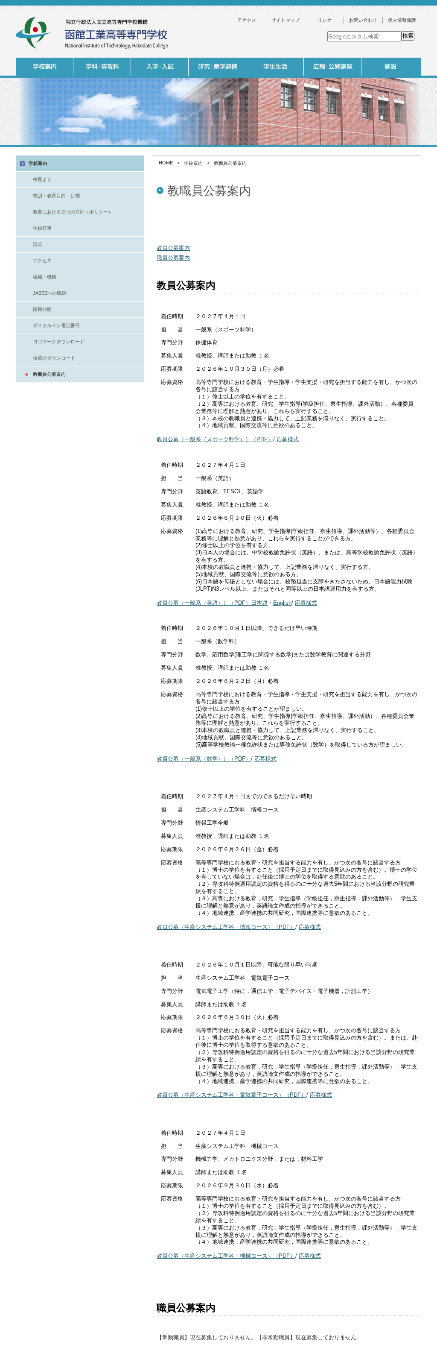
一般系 (158, 149)
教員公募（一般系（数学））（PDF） (204, 759)
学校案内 (44, 67)
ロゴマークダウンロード (58, 341)
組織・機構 (44, 276)
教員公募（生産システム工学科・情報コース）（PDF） (226, 927)
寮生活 (331, 149)
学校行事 (42, 228)
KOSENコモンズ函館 (274, 149)
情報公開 (42, 309)
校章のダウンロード (54, 357)
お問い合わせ (363, 20)
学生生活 (275, 67)
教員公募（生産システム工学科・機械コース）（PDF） (226, 1256)
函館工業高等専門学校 (92, 33)
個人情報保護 (402, 20)
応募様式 (288, 439)
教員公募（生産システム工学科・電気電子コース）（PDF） (231, 1095)
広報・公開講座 (332, 67)
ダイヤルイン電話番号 (56, 325)
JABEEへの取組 (49, 293)
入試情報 (160, 67)
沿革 (37, 244)
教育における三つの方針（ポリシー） (73, 211)
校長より (42, 179)
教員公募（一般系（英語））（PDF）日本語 (212, 603)
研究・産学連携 (217, 67)
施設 (390, 67)
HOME (166, 162)
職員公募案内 (173, 258)
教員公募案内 (173, 248)
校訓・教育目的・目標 (56, 195)
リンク (325, 20)
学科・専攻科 (102, 67)
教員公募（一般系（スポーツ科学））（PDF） (215, 439)
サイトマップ (285, 20)
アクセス (246, 20)
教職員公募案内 (49, 374)
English (282, 603)
